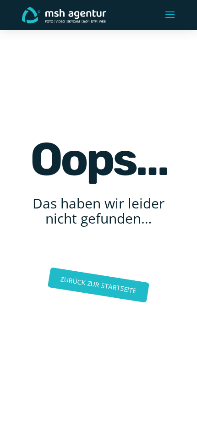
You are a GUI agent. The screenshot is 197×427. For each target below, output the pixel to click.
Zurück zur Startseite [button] (98, 284)
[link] (64, 14)
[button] (170, 15)
